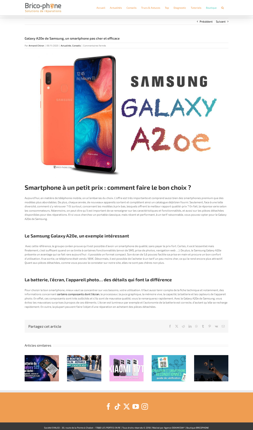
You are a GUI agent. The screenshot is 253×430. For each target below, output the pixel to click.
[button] (222, 8)
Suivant (221, 21)
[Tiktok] (117, 406)
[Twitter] (126, 406)
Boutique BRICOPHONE (197, 427)
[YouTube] (135, 406)
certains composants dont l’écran (78, 294)
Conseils (76, 45)
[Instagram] (145, 406)
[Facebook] (108, 406)
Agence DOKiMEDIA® (174, 427)
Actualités (66, 45)
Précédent (206, 21)
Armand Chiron (36, 45)
